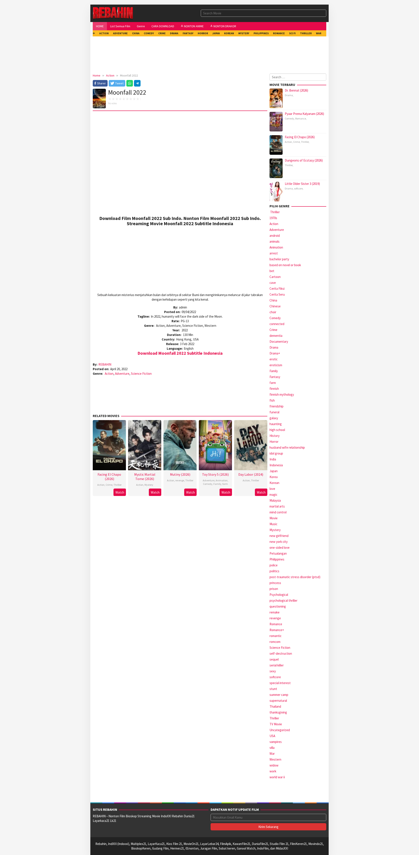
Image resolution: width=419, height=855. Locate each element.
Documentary (279, 341)
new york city (279, 542)
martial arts (277, 506)
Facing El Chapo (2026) (109, 476)
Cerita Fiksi (277, 288)
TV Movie (276, 724)
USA (272, 736)
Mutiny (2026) (180, 474)
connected (277, 324)
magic (273, 494)
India (273, 459)
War (272, 753)
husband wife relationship (287, 447)
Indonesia (276, 465)
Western (275, 759)
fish (272, 400)
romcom (275, 642)
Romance (300, 118)
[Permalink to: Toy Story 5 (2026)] (215, 445)
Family (217, 483)
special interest (280, 683)
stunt (273, 689)
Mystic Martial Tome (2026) (144, 476)
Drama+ (275, 353)
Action (109, 373)
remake (275, 612)
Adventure (122, 373)
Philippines (277, 559)
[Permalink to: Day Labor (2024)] (251, 445)
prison (274, 589)
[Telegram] (137, 83)
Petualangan (278, 553)
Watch (119, 492)
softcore (298, 188)
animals (275, 241)
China (273, 300)
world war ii (277, 777)
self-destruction (281, 653)
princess (275, 583)
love (272, 489)
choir (273, 312)
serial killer (277, 665)
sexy (273, 671)
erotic (274, 359)
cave (273, 283)
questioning (278, 606)
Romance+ (277, 630)
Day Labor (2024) (250, 474)
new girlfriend (279, 536)
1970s (273, 218)
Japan (274, 471)
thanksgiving (278, 712)
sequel (274, 659)
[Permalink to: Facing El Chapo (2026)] (109, 445)
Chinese (275, 306)
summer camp (279, 695)
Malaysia (275, 500)
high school (277, 430)
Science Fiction (141, 373)
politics (274, 571)
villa (272, 748)
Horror (274, 441)
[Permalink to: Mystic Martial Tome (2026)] (144, 445)
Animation (222, 480)
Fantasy (275, 377)
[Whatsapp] (129, 83)
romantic (276, 636)
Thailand (275, 706)
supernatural (278, 700)
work (273, 771)
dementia (276, 336)
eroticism (276, 365)
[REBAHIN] (113, 13)
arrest (274, 253)
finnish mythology (282, 394)
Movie (274, 518)
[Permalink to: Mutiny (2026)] (180, 445)
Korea (274, 477)
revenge (179, 480)
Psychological (279, 595)
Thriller (117, 484)
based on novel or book (285, 265)
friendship (276, 406)
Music (273, 524)
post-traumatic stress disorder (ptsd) (295, 577)
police (274, 565)
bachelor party (279, 259)
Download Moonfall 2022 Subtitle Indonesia (180, 353)
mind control (278, 512)
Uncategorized (280, 730)
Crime (109, 484)
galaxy (274, 418)
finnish (274, 389)
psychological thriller (283, 600)
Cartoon (275, 277)
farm (225, 483)
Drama (289, 95)
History (275, 436)
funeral (274, 412)
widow (274, 765)
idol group (276, 453)
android (275, 235)
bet (272, 271)
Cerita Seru (277, 294)
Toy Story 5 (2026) (215, 474)
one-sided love (280, 547)
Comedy (207, 483)
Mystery (148, 484)
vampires (276, 742)
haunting (276, 424)
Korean (274, 483)
